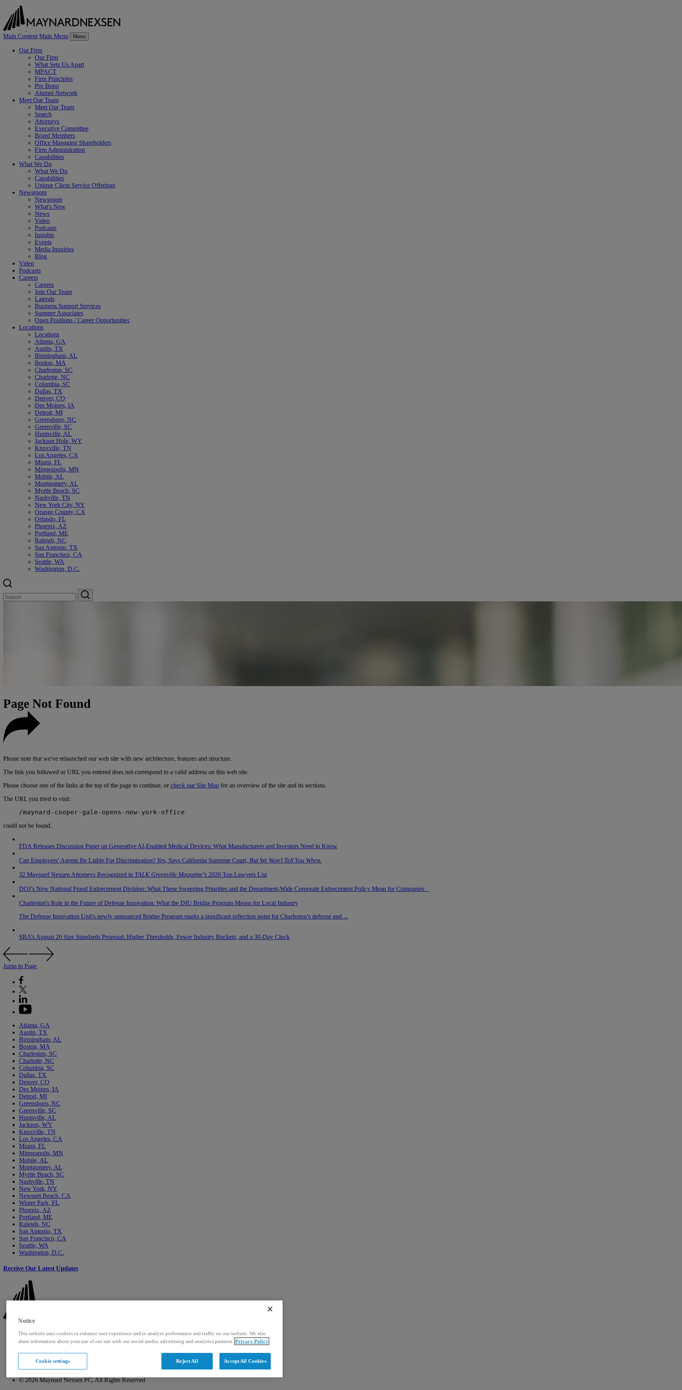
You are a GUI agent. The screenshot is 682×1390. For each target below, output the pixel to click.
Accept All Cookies (245, 1361)
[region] (144, 1338)
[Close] (270, 1309)
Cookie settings (53, 1361)
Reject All (187, 1361)
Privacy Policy (251, 1341)
